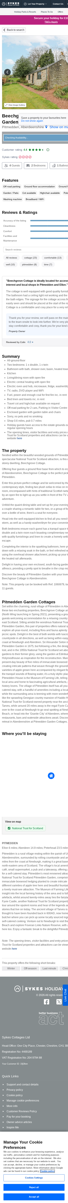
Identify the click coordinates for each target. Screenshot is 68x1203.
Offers (60, 12)
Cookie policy (47, 1171)
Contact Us (58, 4)
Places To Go (47, 12)
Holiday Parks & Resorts (25, 12)
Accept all (34, 1197)
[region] (34, 1167)
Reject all (34, 1187)
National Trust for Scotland (27, 828)
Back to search (15, 29)
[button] (7, 72)
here (19, 438)
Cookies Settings (34, 1178)
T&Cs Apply (51, 22)
